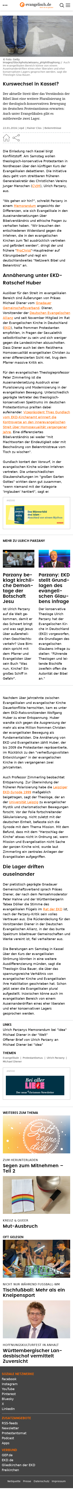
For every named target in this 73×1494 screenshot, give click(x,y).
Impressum (59, 1481)
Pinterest (9, 1394)
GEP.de (7, 1455)
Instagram (10, 1384)
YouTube (8, 1389)
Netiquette (14, 1481)
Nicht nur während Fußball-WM (31, 1284)
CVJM (36, 186)
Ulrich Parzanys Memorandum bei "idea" (35, 1030)
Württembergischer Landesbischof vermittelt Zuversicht (32, 1356)
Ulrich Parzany (55, 1057)
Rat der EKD (52, 909)
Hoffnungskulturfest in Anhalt (31, 1345)
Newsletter (10, 1428)
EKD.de (7, 1460)
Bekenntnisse (52, 128)
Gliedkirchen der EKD (18, 1465)
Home (6, 137)
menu (5, 5)
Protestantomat (14, 1433)
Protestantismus (33, 1057)
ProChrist (24, 250)
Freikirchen (10, 1470)
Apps (5, 1443)
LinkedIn (8, 1409)
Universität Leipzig (23, 802)
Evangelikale (11, 1057)
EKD (7, 328)
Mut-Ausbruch (20, 1226)
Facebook (9, 1379)
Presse (27, 1481)
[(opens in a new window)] (35, 515)
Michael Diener (12, 1061)
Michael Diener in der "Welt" (25, 1035)
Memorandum (25, 206)
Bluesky (8, 1399)
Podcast (8, 1438)
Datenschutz (41, 1481)
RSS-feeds (10, 1423)
